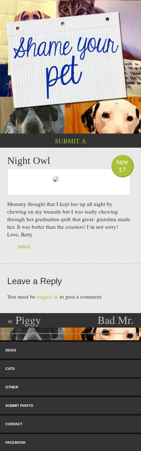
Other (11, 387)
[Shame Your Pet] (70, 59)
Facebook (15, 442)
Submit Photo (19, 406)
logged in (47, 296)
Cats (10, 369)
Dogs (24, 247)
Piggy (24, 319)
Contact (13, 424)
